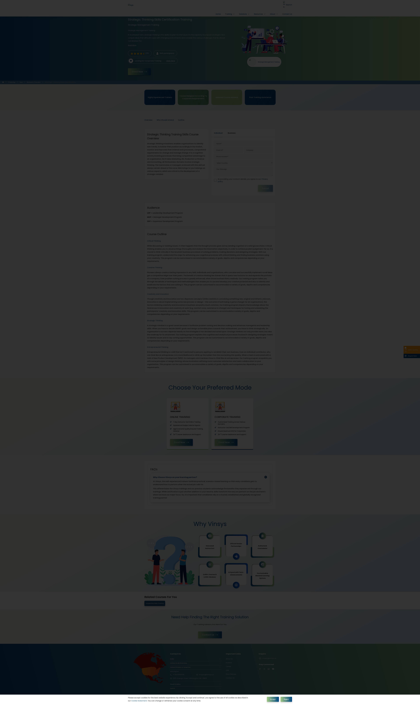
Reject (286, 699)
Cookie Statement (139, 701)
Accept (273, 699)
